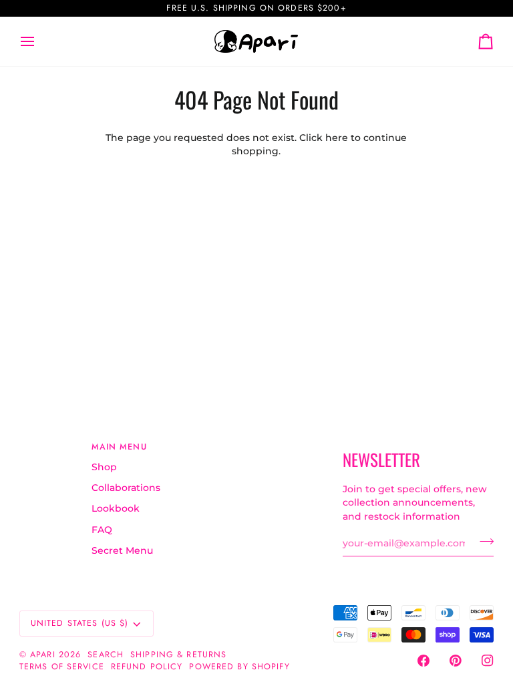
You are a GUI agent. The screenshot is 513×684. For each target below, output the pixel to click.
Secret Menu (122, 550)
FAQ (102, 529)
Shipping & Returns (178, 655)
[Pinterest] (456, 661)
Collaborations (126, 487)
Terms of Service (61, 667)
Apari (42, 655)
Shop (104, 467)
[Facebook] (423, 661)
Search (106, 655)
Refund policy (147, 667)
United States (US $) (80, 623)
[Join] (483, 541)
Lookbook (116, 508)
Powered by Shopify (239, 667)
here (336, 137)
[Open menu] (39, 41)
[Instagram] (488, 661)
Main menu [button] (119, 447)
